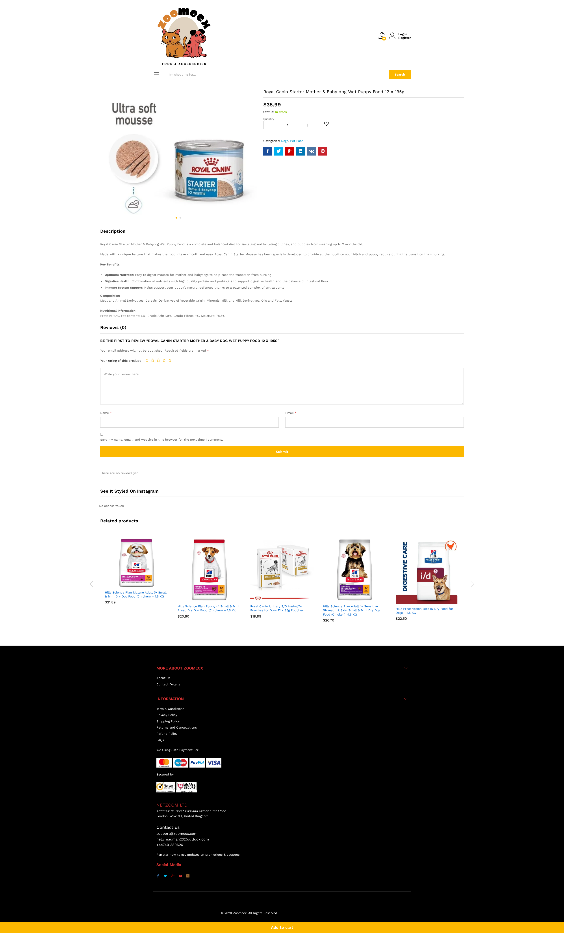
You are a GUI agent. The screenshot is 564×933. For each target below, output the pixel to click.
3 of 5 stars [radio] (158, 360)
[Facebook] (158, 876)
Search (400, 74)
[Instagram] (188, 876)
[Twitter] (165, 876)
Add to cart (282, 927)
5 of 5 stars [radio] (170, 360)
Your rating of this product (120, 360)
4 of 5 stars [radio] (164, 360)
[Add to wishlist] (327, 123)
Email (291, 413)
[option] (136, 574)
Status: (268, 112)
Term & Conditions (170, 708)
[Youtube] (180, 876)
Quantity (268, 119)
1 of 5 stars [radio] (147, 360)
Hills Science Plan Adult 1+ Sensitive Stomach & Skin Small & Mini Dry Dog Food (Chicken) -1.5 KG (351, 610)
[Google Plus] (173, 876)
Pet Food (297, 141)
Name (106, 413)
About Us (163, 678)
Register (404, 37)
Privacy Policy (166, 715)
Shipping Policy (168, 721)
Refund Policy (166, 733)
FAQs (160, 740)
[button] (126, 585)
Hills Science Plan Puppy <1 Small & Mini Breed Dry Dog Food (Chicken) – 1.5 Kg (208, 608)
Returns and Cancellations (176, 727)
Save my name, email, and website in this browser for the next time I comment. (161, 439)
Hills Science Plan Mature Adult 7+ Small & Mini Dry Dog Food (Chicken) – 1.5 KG (136, 594)
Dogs (284, 141)
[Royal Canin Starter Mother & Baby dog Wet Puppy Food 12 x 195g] (267, 151)
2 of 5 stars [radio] (152, 360)
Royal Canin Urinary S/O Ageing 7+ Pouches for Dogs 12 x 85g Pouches (277, 608)
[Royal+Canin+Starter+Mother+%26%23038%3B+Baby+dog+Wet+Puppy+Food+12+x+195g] (278, 151)
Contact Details (168, 684)
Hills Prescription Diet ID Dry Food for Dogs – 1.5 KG (424, 610)
